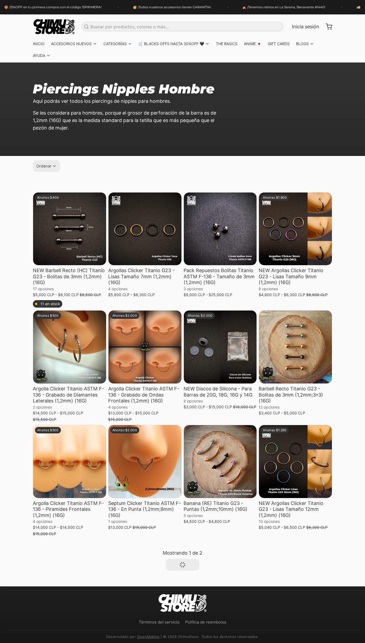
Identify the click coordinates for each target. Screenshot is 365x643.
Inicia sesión (305, 26)
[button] (69, 258)
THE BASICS (227, 43)
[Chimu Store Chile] (54, 27)
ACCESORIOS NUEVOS (71, 43)
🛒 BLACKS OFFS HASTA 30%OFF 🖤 (171, 43)
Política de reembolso (205, 622)
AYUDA (39, 55)
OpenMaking (148, 636)
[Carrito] (326, 26)
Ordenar (43, 166)
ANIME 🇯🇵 (252, 43)
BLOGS (302, 43)
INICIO (39, 43)
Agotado (145, 258)
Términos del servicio (159, 622)
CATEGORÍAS (115, 43)
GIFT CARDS (279, 43)
